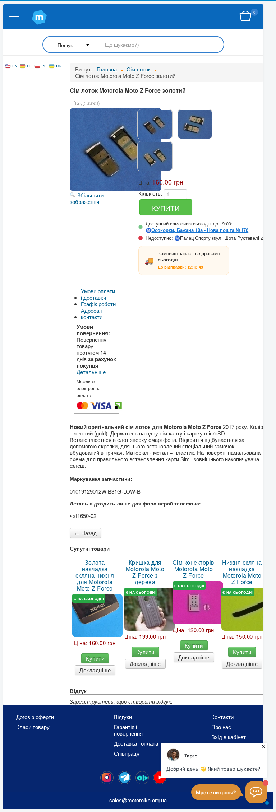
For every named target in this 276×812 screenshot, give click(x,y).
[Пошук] (133, 45)
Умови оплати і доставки (98, 294)
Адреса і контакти (91, 313)
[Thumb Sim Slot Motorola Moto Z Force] (198, 602)
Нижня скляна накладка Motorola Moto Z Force (242, 572)
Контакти (222, 717)
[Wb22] (245, 16)
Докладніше (95, 670)
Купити (95, 658)
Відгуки (123, 717)
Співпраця (126, 753)
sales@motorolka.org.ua (138, 800)
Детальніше (91, 372)
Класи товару (33, 727)
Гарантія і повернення (128, 730)
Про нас (221, 727)
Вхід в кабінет (228, 737)
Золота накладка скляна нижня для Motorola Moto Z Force (94, 575)
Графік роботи (98, 304)
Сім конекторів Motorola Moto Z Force (193, 569)
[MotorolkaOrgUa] (124, 777)
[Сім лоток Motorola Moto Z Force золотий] (154, 124)
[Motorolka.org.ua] (107, 777)
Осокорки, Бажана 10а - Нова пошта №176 (199, 230)
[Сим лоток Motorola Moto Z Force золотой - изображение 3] (154, 156)
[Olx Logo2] (142, 777)
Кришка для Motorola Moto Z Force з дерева (145, 572)
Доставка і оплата (136, 743)
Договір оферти (35, 717)
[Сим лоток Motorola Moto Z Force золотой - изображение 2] (195, 124)
